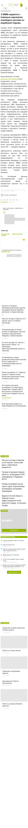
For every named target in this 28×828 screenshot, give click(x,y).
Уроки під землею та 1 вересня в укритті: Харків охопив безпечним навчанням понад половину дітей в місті (13, 375)
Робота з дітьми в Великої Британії (12, 705)
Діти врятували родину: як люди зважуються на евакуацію (14, 405)
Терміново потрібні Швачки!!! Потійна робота (13, 629)
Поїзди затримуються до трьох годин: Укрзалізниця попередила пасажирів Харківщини (13, 487)
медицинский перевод (9, 79)
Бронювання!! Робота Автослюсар (10, 682)
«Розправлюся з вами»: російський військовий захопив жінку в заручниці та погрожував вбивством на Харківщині (14, 361)
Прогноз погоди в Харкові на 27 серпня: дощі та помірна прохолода (14, 321)
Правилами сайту (5, 251)
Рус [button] (5, 8)
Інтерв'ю (7, 520)
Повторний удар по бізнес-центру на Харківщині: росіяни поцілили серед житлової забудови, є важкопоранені (13, 333)
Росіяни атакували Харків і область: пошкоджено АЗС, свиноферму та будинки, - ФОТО (13, 475)
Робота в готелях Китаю (11, 650)
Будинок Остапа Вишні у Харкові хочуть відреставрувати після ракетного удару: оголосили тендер (14, 501)
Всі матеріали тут (14, 530)
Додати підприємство (14, 572)
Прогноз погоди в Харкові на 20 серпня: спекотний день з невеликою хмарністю (13, 464)
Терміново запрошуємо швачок (11, 672)
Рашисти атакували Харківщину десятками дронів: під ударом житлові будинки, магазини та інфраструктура (13, 309)
